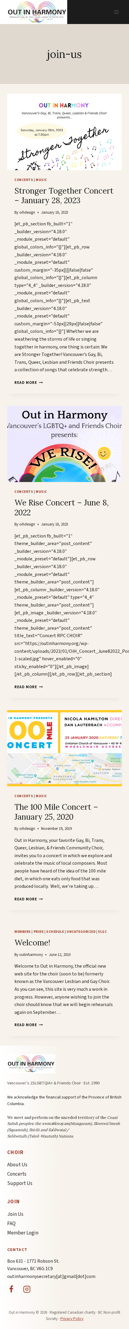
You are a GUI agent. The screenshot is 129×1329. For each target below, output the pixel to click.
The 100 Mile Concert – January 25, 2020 (56, 812)
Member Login (22, 1233)
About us (17, 1164)
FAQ (11, 1223)
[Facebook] (11, 1289)
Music (41, 180)
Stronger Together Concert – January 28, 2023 (63, 196)
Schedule (55, 932)
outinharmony (31, 954)
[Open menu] (116, 12)
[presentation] (64, 132)
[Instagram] (27, 1289)
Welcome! (32, 943)
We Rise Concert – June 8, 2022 (61, 507)
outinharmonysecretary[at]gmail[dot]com (51, 1276)
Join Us (15, 1214)
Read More (28, 382)
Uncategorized (81, 932)
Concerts (23, 180)
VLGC (102, 932)
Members (22, 932)
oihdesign (27, 212)
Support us (19, 1183)
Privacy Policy (71, 1318)
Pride (39, 932)
